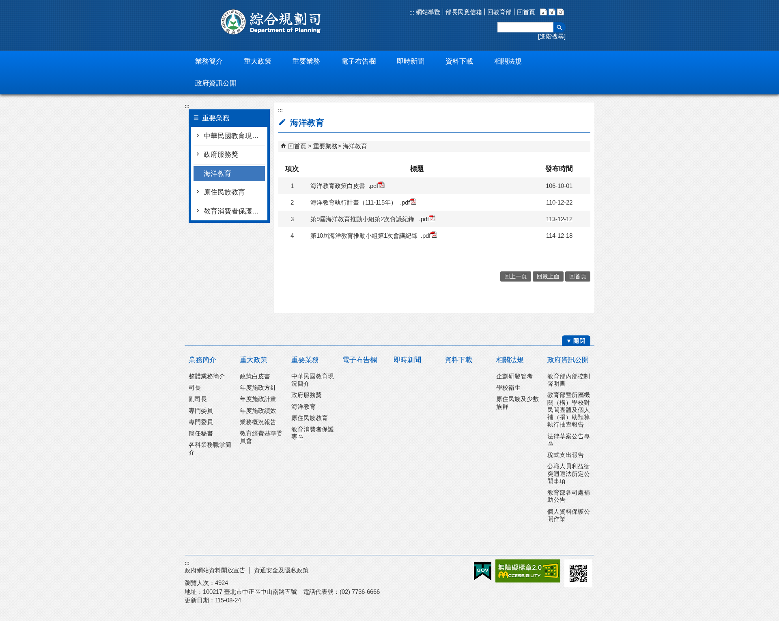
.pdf (373, 185)
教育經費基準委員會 (261, 437)
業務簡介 (202, 360)
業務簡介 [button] (209, 61)
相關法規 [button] (508, 61)
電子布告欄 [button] (358, 61)
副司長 (198, 398)
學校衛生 (508, 387)
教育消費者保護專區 (234, 211)
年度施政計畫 (258, 398)
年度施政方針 (258, 387)
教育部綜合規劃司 (272, 22)
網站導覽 (427, 12)
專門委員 (201, 410)
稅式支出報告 (565, 454)
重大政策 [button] (257, 61)
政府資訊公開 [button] (216, 83)
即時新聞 (407, 360)
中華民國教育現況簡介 (234, 136)
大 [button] (560, 12)
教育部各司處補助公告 (568, 496)
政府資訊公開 (568, 360)
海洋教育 (217, 173)
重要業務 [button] (306, 61)
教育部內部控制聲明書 (568, 380)
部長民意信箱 (463, 12)
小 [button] (543, 12)
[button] (559, 27)
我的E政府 (482, 571)
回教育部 (499, 12)
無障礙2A (527, 571)
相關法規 (510, 360)
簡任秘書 (201, 433)
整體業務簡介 (207, 376)
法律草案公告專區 (568, 440)
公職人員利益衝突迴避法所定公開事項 (568, 473)
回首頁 (526, 12)
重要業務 (325, 146)
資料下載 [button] (459, 61)
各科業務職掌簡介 (210, 448)
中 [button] (552, 12)
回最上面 (548, 276)
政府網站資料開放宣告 (215, 570)
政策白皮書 (255, 376)
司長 (195, 387)
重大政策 (253, 360)
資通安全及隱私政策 (281, 570)
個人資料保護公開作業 (568, 515)
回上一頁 (515, 276)
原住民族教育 (224, 192)
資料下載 (458, 360)
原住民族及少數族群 (517, 402)
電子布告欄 (359, 360)
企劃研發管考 (514, 376)
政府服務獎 (221, 154)
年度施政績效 (258, 410)
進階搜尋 (552, 36)
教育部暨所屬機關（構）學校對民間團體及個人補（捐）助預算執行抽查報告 (568, 409)
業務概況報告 (258, 421)
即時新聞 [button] (410, 61)
